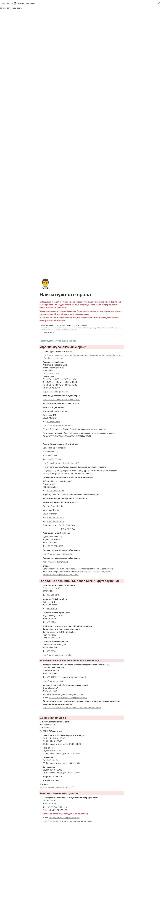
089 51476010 (53, 595)
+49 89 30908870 (55, 546)
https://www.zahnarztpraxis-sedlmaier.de (61, 399)
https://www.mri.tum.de (53, 681)
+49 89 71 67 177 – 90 (57, 807)
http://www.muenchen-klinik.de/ (57, 655)
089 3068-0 (52, 608)
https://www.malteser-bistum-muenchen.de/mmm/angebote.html (72, 707)
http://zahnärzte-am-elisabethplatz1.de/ (61, 463)
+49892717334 (54, 459)
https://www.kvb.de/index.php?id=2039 (57, 787)
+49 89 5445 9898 (55, 490)
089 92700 (52, 622)
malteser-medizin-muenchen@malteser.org (68, 697)
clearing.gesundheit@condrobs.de (64, 817)
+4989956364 (53, 421)
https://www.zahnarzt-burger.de (57, 554)
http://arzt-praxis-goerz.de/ (55, 391)
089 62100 (51, 635)
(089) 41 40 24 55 (55, 517)
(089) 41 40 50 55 (55, 521)
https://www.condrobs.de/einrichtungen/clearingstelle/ (67, 821)
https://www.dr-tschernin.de (55, 562)
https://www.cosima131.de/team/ (57, 425)
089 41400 (51, 677)
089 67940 (52, 651)
